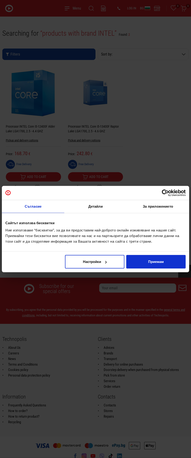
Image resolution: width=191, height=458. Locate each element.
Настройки (92, 262)
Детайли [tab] (95, 206)
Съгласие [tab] (33, 206)
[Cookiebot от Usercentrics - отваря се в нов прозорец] (165, 192)
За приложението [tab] (158, 206)
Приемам (156, 262)
